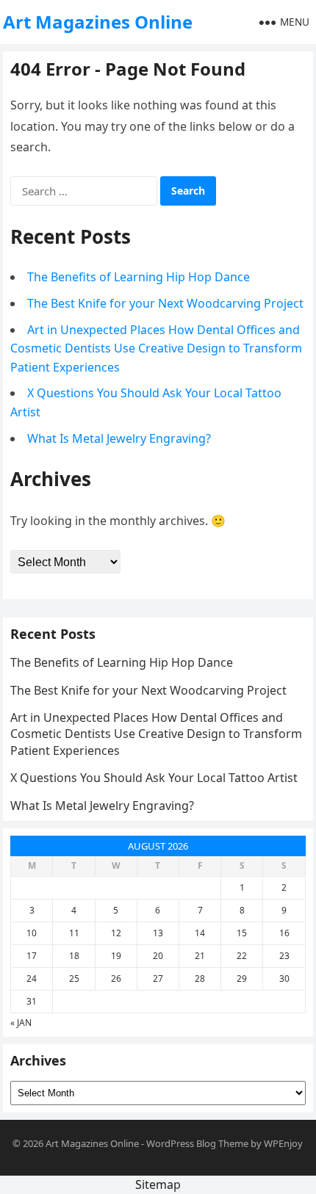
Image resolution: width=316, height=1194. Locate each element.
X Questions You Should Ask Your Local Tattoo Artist (154, 778)
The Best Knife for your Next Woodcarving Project (165, 303)
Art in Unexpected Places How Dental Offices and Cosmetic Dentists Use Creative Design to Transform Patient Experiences (156, 348)
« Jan (21, 1022)
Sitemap (158, 1184)
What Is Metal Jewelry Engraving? (119, 438)
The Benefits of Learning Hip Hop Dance (138, 277)
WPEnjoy (283, 1143)
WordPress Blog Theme (197, 1143)
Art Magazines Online (98, 22)
